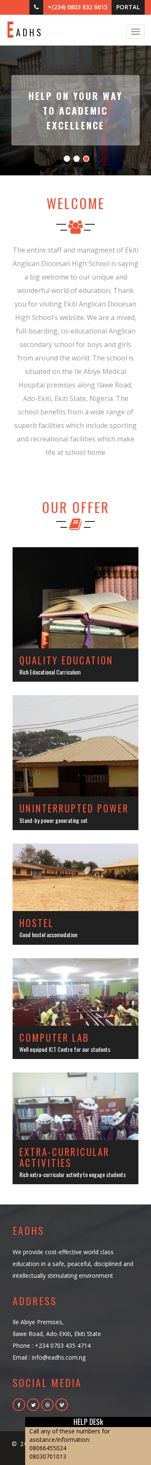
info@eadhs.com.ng (59, 1357)
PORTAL (128, 7)
